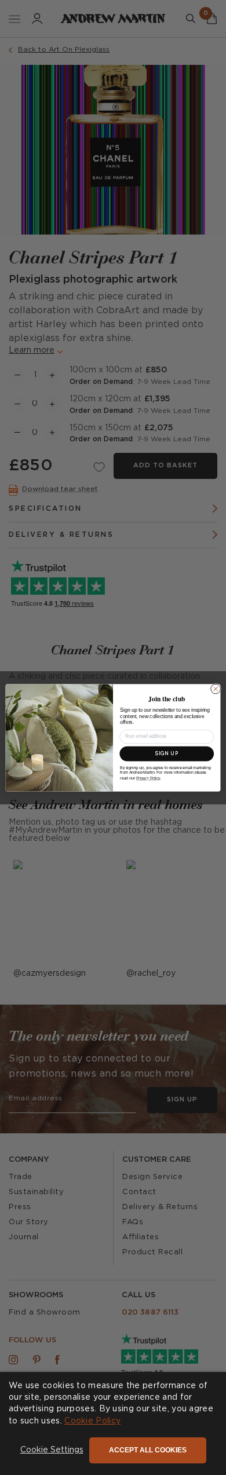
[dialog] (113, 1423)
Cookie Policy (92, 1421)
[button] (51, 1451)
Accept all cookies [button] (148, 1450)
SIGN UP (166, 753)
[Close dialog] (216, 689)
